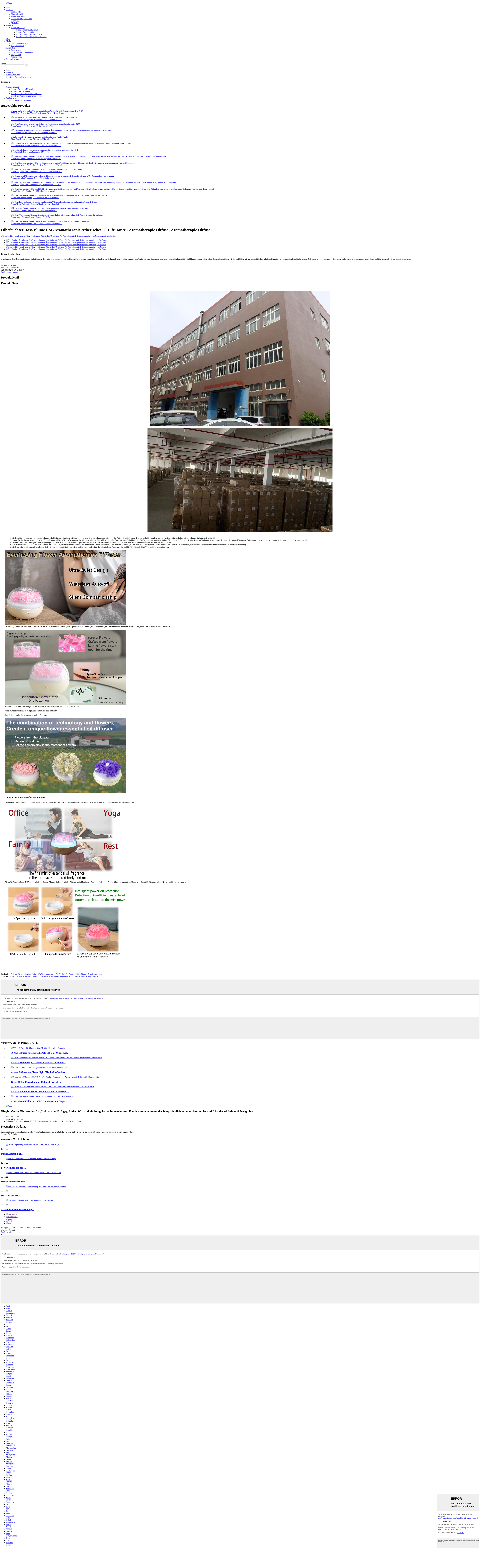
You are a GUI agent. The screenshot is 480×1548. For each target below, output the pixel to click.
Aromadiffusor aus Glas (25, 32)
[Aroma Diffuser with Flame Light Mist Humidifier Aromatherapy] (39, 1067)
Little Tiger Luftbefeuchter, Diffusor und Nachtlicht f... (32, 139)
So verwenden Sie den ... (13, 1167)
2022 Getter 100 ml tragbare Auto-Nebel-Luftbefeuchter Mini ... (36, 120)
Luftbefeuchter (12, 98)
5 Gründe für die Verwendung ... (17, 1209)
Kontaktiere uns (12, 59)
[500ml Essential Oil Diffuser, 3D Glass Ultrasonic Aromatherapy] (40, 1048)
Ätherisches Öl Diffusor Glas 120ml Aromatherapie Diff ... (34, 211)
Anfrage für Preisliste (9, 1134)
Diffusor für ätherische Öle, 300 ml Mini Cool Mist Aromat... (35, 198)
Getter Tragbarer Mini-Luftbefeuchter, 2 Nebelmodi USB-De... (36, 185)
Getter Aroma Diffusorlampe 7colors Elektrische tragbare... (34, 178)
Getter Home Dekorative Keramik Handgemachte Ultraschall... (36, 204)
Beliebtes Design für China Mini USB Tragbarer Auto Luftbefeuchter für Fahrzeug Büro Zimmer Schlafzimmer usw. (57, 974)
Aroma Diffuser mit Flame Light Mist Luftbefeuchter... (39, 1072)
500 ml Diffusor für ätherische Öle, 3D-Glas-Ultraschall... (40, 1053)
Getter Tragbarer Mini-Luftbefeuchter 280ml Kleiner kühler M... (36, 172)
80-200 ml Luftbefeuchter (21, 100)
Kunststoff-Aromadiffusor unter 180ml (31, 37)
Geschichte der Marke (19, 43)
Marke (8, 41)
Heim (8, 7)
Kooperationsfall (17, 46)
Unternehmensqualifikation (21, 19)
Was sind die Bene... (11, 1195)
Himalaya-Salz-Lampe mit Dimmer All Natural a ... (31, 152)
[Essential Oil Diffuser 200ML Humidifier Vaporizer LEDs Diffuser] (42, 1096)
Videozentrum (16, 57)
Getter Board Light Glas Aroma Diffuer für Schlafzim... (33, 126)
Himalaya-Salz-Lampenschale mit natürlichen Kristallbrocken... (36, 146)
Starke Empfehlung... (12, 1153)
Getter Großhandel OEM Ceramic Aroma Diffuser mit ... (40, 1091)
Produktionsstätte (17, 16)
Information (10, 48)
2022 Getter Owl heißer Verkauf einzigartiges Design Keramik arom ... (39, 113)
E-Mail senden (6, 1232)
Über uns (9, 10)
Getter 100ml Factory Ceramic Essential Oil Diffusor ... (33, 217)
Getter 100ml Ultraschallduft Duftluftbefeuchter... (36, 1082)
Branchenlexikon (17, 50)
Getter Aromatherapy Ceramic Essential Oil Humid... (38, 1062)
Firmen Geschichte (18, 14)
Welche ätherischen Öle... (13, 1181)
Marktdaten (15, 23)
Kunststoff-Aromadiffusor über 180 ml (31, 34)
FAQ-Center (16, 55)
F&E (8, 39)
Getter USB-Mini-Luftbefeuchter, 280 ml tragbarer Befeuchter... (36, 159)
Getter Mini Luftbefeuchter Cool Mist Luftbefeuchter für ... (34, 191)
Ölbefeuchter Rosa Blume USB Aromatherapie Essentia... (34, 133)
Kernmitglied (16, 21)
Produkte (9, 25)
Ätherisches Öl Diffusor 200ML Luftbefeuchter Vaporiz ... (40, 1101)
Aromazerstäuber (17, 28)
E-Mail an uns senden (9, 272)
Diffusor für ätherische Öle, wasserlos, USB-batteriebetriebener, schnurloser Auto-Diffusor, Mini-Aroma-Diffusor (53, 976)
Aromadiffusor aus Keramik (27, 30)
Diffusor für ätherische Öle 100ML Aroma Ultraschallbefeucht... (36, 224)
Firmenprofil (16, 12)
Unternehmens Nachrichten (22, 52)
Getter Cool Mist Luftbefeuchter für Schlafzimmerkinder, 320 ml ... (37, 165)
